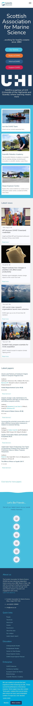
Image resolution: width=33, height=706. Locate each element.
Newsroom (9, 622)
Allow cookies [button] (16, 702)
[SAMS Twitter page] (16, 527)
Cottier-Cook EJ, (12, 430)
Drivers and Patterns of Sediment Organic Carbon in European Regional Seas (14, 375)
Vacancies (9, 620)
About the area (10, 631)
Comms (8, 625)
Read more (5, 242)
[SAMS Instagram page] (16, 551)
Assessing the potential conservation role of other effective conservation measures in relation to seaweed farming (15, 423)
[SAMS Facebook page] (16, 518)
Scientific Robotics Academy (14, 677)
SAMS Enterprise (11, 666)
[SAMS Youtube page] (16, 543)
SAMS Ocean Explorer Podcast (15, 657)
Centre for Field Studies (13, 651)
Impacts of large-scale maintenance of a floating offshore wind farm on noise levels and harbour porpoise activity (14, 399)
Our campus (9, 633)
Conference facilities (12, 669)
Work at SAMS (14, 61)
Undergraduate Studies (13, 646)
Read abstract (6, 394)
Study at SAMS (14, 55)
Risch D (3, 457)
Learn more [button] (6, 698)
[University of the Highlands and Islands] (16, 80)
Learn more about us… (9, 593)
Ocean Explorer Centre (13, 654)
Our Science (13, 50)
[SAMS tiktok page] (16, 559)
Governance (9, 628)
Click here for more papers (11, 482)
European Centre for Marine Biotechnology (14, 673)
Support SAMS (14, 67)
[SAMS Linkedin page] (16, 535)
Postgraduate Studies (12, 648)
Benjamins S (10, 406)
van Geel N (18, 406)
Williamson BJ (10, 408)
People (8, 617)
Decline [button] (6, 702)
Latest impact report (12, 636)
